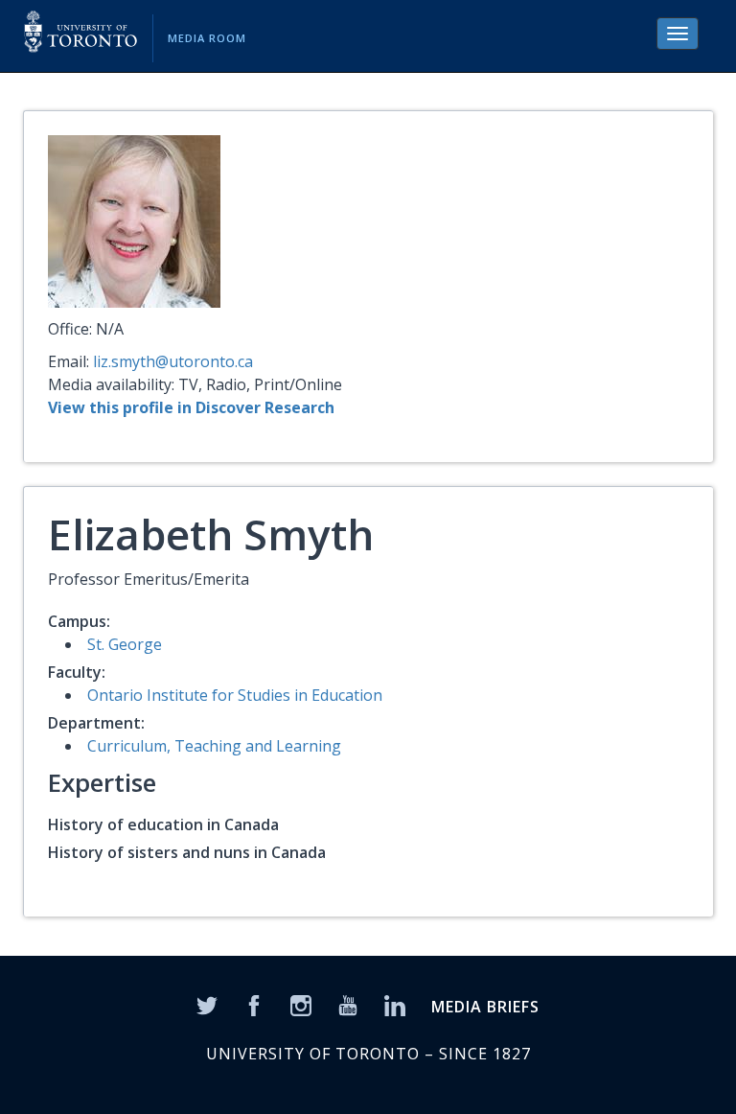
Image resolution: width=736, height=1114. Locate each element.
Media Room (207, 38)
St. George (124, 644)
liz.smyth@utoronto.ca (173, 361)
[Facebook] (253, 1003)
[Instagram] (300, 1003)
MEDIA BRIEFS (485, 1006)
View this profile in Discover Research (191, 407)
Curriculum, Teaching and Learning (214, 745)
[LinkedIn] (394, 1003)
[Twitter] (207, 1003)
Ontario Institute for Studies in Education (234, 695)
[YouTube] (347, 1003)
